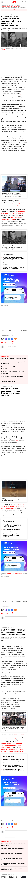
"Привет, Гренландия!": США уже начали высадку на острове (13, 367)
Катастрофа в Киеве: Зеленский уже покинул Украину (12, 869)
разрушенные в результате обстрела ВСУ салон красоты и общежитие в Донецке (13, 506)
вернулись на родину (7, 766)
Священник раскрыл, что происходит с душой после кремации (13, 362)
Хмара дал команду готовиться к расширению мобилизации (13, 372)
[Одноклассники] (15, 338)
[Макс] (5, 338)
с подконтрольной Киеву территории (11, 764)
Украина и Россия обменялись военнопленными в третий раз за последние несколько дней (13, 756)
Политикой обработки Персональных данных (10, 6)
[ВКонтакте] (12, 338)
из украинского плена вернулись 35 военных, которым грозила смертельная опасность (13, 770)
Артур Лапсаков (5, 576)
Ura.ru (21, 95)
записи (17, 441)
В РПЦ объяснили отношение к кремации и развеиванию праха (12, 874)
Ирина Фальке (5, 831)
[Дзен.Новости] (2, 338)
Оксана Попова (5, 305)
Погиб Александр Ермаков (8, 381)
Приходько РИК (5, 49)
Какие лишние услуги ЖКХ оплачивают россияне (13, 358)
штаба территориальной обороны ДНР (14, 573)
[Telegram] (9, 338)
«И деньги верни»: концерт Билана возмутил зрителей (12, 377)
